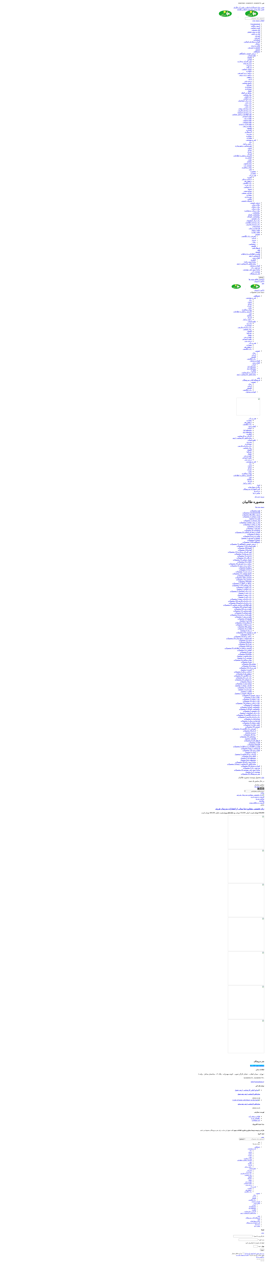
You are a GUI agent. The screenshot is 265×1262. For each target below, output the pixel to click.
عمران (249, 152)
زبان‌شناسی (248, 187)
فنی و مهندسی (251, 140)
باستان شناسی (247, 69)
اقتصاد (249, 57)
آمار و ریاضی (255, 34)
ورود (262, 1250)
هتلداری (249, 138)
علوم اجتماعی (247, 116)
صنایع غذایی (256, 226)
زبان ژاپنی (248, 106)
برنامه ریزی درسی (245, 75)
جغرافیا (249, 85)
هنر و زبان (252, 175)
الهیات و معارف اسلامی (252, 42)
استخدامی (256, 40)
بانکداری (249, 71)
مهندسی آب (248, 165)
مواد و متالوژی (247, 167)
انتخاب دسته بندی (258, 20)
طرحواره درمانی (254, 228)
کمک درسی (256, 258)
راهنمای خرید (255, 1118)
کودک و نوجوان (255, 266)
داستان (257, 49)
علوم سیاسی (247, 120)
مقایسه (261, 801)
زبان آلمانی (248, 97)
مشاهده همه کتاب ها (257, 1065)
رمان (254, 242)
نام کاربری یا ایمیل (258, 1236)
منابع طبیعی (247, 163)
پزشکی (257, 44)
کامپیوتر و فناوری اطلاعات (242, 156)
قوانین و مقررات (254, 1116)
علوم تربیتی (248, 118)
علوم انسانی (252, 55)
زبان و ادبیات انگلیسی (252, 222)
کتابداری (249, 130)
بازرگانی (249, 67)
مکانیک (249, 161)
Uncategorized (255, 24)
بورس (254, 240)
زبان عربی (248, 185)
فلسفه (249, 128)
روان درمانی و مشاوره (252, 211)
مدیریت (249, 134)
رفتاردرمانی (256, 205)
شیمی (250, 148)
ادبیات (254, 238)
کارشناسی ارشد (254, 256)
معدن (250, 159)
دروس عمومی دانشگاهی (247, 53)
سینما (250, 189)
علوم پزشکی (255, 230)
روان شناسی (247, 95)
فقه (258, 250)
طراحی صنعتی (247, 193)
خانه (262, 777)
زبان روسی (248, 104)
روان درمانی (256, 209)
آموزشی (257, 38)
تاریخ (250, 79)
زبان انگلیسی (247, 183)
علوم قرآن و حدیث (245, 124)
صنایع (250, 150)
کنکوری (253, 260)
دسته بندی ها (259, 507)
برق (250, 142)
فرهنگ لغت (256, 248)
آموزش (257, 36)
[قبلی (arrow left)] (263, 1260)
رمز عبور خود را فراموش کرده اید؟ (254, 1253)
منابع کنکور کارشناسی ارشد (246, 264)
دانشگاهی (256, 51)
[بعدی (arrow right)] (261, 1260)
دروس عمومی (255, 203)
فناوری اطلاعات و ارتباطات (250, 254)
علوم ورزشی (247, 126)
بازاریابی (249, 65)
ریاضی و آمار (247, 144)
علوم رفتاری (255, 232)
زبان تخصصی (255, 218)
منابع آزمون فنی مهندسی (251, 269)
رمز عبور (261, 1239)
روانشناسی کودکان (253, 216)
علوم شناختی (247, 122)
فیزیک (250, 154)
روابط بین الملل (246, 93)
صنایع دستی (248, 191)
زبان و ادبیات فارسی (245, 110)
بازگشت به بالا (260, 1257)
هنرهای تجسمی (246, 201)
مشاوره (249, 136)
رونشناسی (252, 244)
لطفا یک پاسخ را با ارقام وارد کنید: (254, 1243)
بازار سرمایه (247, 63)
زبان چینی (248, 103)
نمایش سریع (260, 799)
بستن (262, 1137)
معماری (253, 173)
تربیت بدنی (248, 81)
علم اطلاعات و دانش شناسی (242, 114)
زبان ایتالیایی (247, 99)
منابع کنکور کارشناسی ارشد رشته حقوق (249, 1094)
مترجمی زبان (255, 268)
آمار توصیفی (256, 30)
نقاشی (249, 199)
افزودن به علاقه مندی (256, 803)
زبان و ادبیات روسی (245, 108)
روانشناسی (256, 213)
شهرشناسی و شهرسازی (243, 146)
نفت (250, 169)
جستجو (261, 277)
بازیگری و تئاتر (247, 179)
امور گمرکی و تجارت (244, 61)
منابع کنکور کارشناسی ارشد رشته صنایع (249, 1104)
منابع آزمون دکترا (250, 262)
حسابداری (248, 87)
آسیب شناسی (255, 28)
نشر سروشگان (255, 273)
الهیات (250, 59)
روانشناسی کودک (254, 214)
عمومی (257, 234)
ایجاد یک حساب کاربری (242, 1255)
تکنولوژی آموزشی (254, 47)
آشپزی (249, 177)
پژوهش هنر (248, 181)
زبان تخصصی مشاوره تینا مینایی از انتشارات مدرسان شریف (239, 809)
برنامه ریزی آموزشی (245, 73)
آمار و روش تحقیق (253, 32)
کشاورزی (248, 158)
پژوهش (249, 77)
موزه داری (248, 197)
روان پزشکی (255, 207)
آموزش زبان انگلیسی (248, 236)
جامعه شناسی (247, 83)
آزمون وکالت (255, 26)
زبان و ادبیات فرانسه (245, 112)
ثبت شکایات (256, 1120)
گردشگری (248, 132)
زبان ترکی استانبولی (245, 101)
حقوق (250, 91)
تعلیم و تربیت (255, 46)
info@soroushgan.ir (257, 1082)
